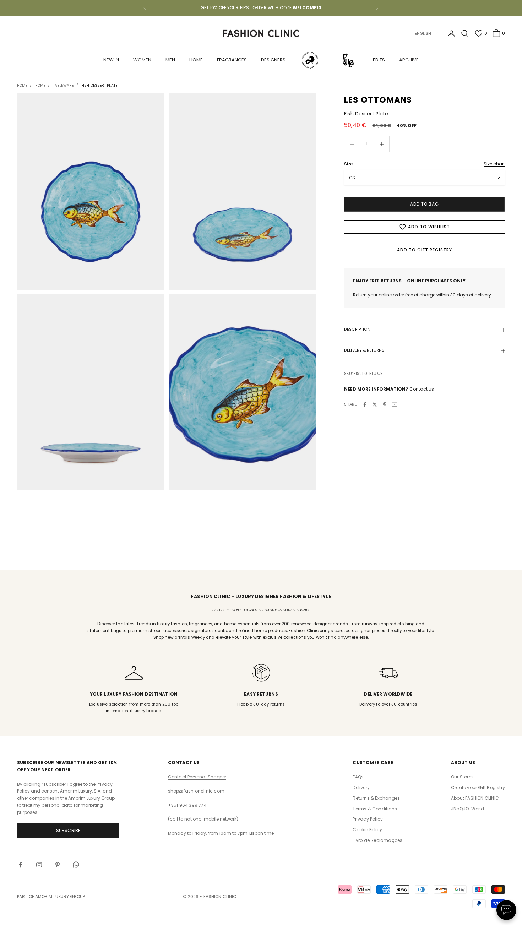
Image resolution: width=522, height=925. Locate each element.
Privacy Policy (368, 819)
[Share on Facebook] (365, 404)
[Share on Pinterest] (384, 404)
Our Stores (462, 777)
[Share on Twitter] (374, 404)
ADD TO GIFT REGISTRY (424, 250)
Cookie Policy (367, 830)
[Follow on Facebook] (20, 864)
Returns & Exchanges (376, 798)
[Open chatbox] (506, 910)
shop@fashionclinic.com (196, 791)
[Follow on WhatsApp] (76, 864)
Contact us (421, 389)
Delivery (361, 787)
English (423, 33)
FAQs (358, 777)
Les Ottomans (378, 99)
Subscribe (68, 830)
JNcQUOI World (467, 809)
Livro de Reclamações (377, 840)
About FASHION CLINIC (475, 798)
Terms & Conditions (375, 809)
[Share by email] (394, 404)
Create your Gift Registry (478, 787)
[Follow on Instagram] (39, 864)
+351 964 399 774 (187, 805)
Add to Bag (424, 204)
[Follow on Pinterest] (57, 864)
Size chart (494, 164)
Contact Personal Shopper (197, 777)
